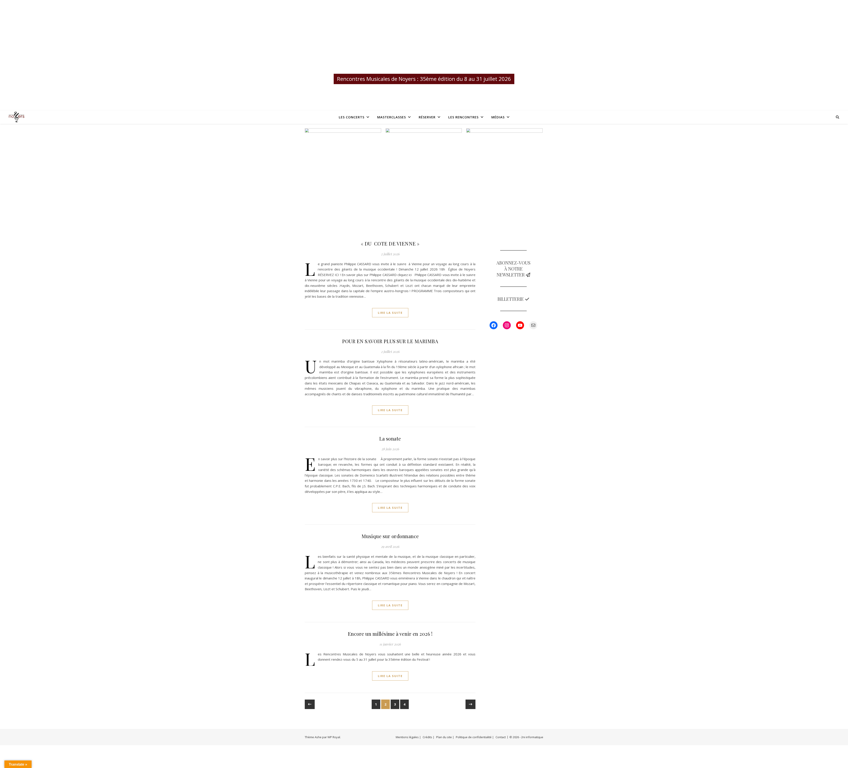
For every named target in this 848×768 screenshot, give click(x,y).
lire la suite (390, 313)
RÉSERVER (427, 117)
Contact (501, 737)
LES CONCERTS (351, 117)
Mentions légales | (408, 737)
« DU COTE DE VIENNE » (390, 243)
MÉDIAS (498, 117)
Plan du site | (445, 737)
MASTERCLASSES (391, 117)
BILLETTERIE (511, 299)
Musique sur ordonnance (390, 536)
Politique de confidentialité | (475, 737)
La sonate (390, 438)
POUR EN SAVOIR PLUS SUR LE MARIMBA (390, 341)
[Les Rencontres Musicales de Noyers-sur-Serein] (424, 48)
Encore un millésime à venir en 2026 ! (390, 633)
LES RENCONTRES (463, 117)
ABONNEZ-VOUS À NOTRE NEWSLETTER (513, 269)
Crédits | (428, 737)
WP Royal (333, 737)
